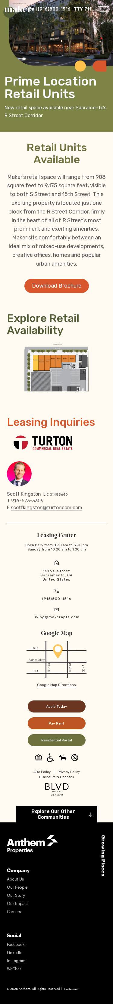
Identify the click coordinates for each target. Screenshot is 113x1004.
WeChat (14, 968)
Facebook (16, 944)
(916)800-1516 (56, 599)
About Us (15, 879)
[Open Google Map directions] (56, 659)
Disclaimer (70, 989)
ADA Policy (42, 772)
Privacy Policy (69, 772)
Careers (14, 911)
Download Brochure (56, 285)
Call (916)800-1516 (50, 9)
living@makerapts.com (57, 617)
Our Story (16, 895)
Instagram (16, 960)
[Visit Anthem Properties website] (32, 843)
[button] (104, 9)
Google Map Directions (56, 685)
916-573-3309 (27, 501)
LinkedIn (15, 952)
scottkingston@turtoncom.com (46, 507)
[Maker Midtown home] (18, 9)
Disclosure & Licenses (56, 777)
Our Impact (17, 903)
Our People (17, 887)
